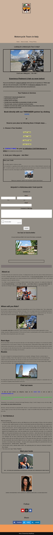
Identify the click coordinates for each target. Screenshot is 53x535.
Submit (26, 228)
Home (18, 41)
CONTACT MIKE (10, 148)
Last (24, 200)
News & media (24, 41)
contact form (36, 391)
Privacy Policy (32, 41)
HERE (26, 114)
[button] (18, 522)
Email (26, 202)
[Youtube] (22, 510)
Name (26, 195)
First (8, 200)
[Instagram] (26, 510)
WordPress (31, 533)
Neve (20, 533)
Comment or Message (26, 208)
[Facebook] (30, 510)
